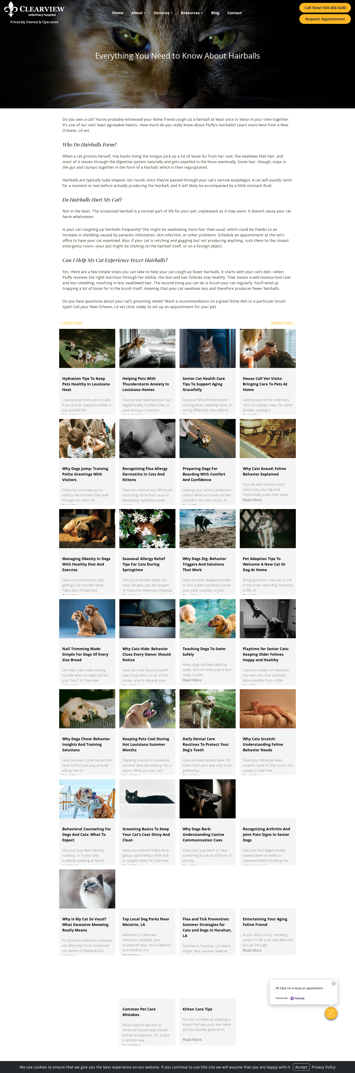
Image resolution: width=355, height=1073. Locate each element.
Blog (215, 12)
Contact (234, 12)
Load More (177, 1052)
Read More (252, 499)
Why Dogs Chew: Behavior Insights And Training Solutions (86, 744)
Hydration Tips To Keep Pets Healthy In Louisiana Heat (86, 384)
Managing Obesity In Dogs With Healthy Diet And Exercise (86, 564)
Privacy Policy (323, 1067)
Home (117, 12)
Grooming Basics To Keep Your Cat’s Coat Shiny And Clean (146, 834)
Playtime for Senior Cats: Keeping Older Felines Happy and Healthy (266, 654)
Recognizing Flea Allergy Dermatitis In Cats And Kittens (144, 474)
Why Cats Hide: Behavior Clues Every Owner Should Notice (146, 654)
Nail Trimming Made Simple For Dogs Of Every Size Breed (85, 654)
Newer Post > (283, 322)
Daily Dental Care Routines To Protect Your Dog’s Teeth (206, 744)
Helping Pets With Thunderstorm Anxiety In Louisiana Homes (145, 384)
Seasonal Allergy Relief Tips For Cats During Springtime (143, 564)
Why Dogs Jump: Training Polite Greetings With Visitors (85, 474)
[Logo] (34, 15)
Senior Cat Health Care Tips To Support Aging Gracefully (204, 384)
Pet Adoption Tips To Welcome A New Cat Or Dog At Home (264, 564)
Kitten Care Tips (197, 1009)
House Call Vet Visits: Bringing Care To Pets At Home (265, 384)
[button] (331, 1013)
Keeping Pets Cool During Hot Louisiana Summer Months (145, 744)
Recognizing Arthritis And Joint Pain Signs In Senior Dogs (266, 834)
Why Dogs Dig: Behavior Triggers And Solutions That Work (204, 564)
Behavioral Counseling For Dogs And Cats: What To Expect (86, 834)
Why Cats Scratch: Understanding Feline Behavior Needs (263, 744)
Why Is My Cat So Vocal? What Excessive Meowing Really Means (85, 924)
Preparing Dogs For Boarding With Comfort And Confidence (204, 474)
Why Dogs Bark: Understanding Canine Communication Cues (203, 834)
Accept (301, 1067)
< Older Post (71, 322)
